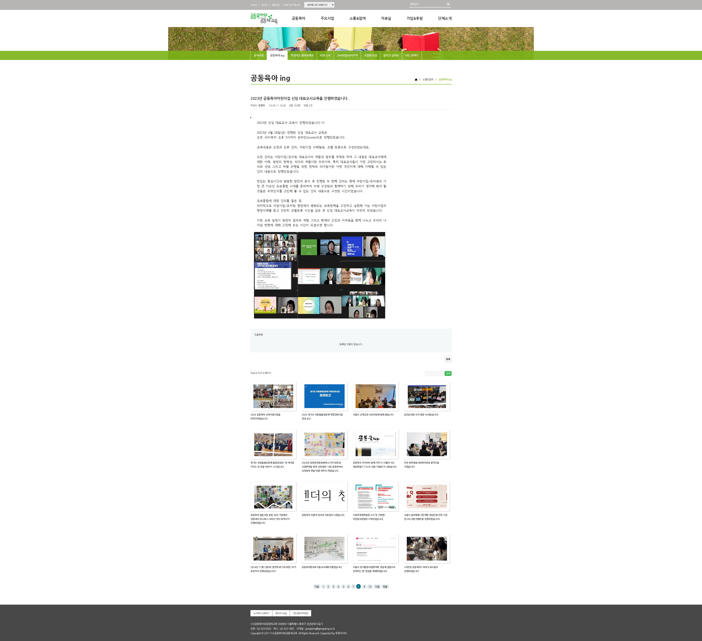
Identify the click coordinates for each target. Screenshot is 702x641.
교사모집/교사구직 (347, 55)
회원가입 (276, 5)
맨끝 (385, 586)
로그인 (264, 5)
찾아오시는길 (281, 613)
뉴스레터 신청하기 (261, 613)
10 (370, 586)
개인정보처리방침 (300, 613)
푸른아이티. (341, 633)
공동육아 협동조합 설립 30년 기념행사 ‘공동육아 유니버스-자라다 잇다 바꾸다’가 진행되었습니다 (270, 519)
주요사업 (327, 18)
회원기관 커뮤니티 (292, 5)
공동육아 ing (277, 55)
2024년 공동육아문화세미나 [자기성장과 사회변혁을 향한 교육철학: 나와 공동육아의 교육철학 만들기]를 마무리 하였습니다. (322, 466)
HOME (253, 5)
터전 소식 (325, 55)
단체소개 (445, 18)
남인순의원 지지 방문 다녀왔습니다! (421, 414)
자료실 (386, 18)
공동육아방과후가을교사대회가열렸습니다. (322, 567)
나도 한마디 (411, 55)
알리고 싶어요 (391, 55)
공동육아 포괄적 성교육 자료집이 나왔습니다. (323, 515)
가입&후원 (415, 18)
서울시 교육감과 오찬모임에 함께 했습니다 (373, 414)
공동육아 (298, 18)
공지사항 (259, 55)
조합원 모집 (370, 55)
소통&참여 (358, 18)
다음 (377, 586)
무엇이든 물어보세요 (302, 55)
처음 (317, 586)
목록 (448, 359)
